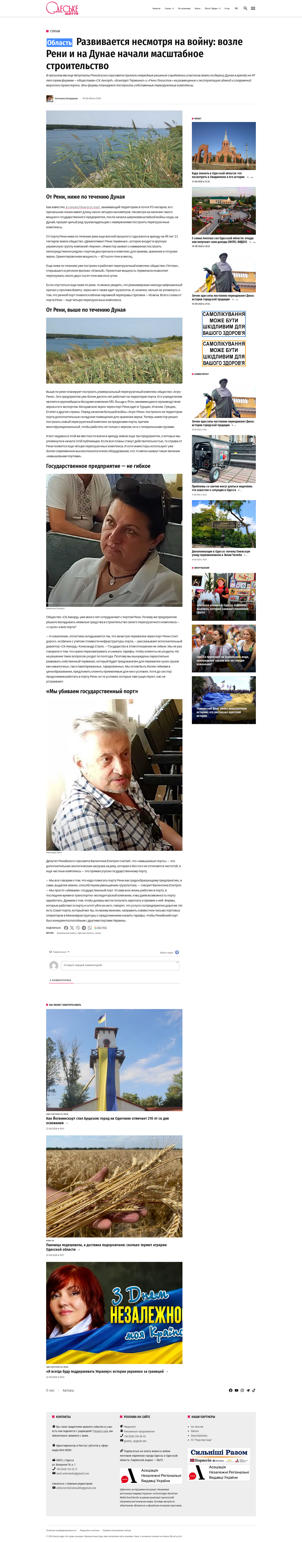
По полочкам (184, 8)
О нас (227, 8)
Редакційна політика (89, 1530)
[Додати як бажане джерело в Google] (100, 928)
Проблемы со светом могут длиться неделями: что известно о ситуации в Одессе (222, 488)
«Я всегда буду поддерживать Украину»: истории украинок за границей (105, 1371)
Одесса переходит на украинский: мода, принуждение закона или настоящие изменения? (223, 660)
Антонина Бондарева (66, 98)
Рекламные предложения (139, 1431)
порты (98, 933)
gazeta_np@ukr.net (135, 1441)
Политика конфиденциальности (61, 1530)
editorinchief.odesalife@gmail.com (76, 1488)
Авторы (68, 1390)
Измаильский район (66, 933)
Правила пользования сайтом (117, 1530)
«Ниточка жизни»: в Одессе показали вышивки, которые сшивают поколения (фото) (223, 608)
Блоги (197, 8)
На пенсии (197, 1426)
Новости (156, 8)
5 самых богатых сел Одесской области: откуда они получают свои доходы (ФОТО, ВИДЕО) (223, 240)
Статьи (168, 8)
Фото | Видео (211, 8)
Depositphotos (199, 1435)
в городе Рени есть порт (83, 207)
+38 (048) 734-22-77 (66, 1469)
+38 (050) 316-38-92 (135, 1436)
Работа (195, 1431)
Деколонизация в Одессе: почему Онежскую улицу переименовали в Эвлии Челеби (221, 553)
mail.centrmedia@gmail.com (72, 1473)
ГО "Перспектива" (201, 1440)
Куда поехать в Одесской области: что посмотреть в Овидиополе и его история (218, 175)
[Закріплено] (253, 8)
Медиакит (130, 1426)
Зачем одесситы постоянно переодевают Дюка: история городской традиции (223, 297)
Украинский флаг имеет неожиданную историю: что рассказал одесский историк (222, 712)
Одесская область (85, 933)
